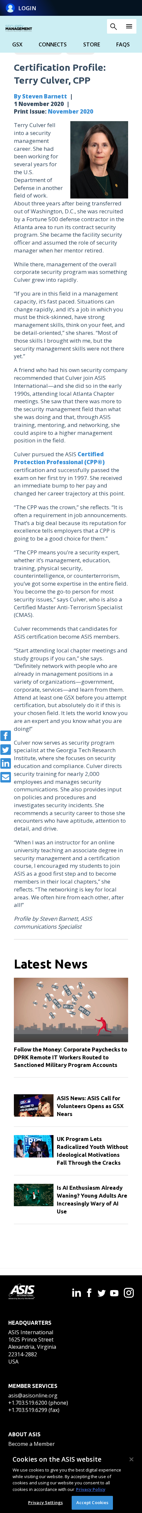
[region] (71, 1481)
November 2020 (70, 111)
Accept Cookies (92, 1502)
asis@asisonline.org (32, 1395)
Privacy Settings (45, 1502)
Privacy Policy (90, 1489)
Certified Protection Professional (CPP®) (59, 458)
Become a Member (31, 1443)
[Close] (131, 1459)
